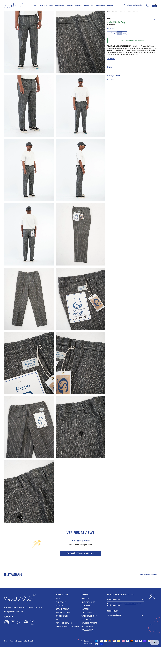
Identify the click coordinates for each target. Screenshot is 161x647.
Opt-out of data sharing (67, 626)
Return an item (63, 612)
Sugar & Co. (122, 11)
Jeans (51, 5)
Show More (111, 58)
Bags (92, 5)
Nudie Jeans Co (88, 602)
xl (119, 33)
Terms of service (64, 623)
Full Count (86, 612)
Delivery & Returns (113, 76)
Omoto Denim (87, 626)
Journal (110, 5)
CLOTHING (43, 5)
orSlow (85, 599)
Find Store (110, 80)
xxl (124, 33)
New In (35, 5)
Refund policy (62, 609)
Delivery (60, 606)
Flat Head (86, 619)
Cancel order (62, 616)
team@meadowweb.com (13, 612)
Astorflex (86, 606)
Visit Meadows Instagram (148, 575)
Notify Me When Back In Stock (132, 40)
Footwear (78, 5)
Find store (61, 602)
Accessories (100, 5)
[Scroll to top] (152, 596)
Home (108, 11)
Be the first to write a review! (80, 553)
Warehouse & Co (89, 616)
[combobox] (135, 5)
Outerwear (59, 5)
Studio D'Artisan (89, 623)
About (58, 599)
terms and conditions (130, 603)
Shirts (86, 5)
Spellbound (87, 630)
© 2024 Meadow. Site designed (19, 641)
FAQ (57, 619)
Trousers (69, 5)
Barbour (85, 609)
